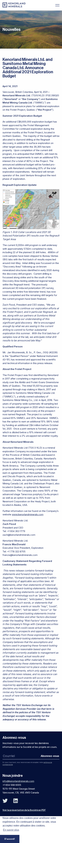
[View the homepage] (14, 6)
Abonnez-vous (50, 756)
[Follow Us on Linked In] (15, 800)
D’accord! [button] (9, 839)
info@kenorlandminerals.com (18, 781)
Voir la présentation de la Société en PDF (24, 810)
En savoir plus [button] (11, 830)
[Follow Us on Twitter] (5, 800)
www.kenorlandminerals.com (27, 514)
